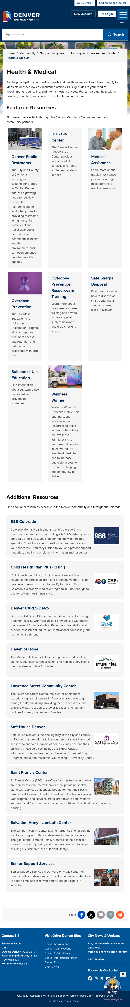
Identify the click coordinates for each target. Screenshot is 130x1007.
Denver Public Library (57, 953)
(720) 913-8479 (10, 959)
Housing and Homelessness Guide (93, 53)
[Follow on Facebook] (90, 978)
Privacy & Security (57, 995)
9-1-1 (26, 963)
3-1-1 (9, 947)
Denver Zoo (52, 962)
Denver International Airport (61, 957)
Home (10, 53)
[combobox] (113, 3)
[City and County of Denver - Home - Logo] (21, 16)
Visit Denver (52, 967)
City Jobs (22, 995)
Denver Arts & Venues (57, 944)
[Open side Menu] (122, 15)
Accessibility (37, 995)
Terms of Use (77, 995)
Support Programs (52, 53)
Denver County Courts (58, 948)
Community (27, 53)
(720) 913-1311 (29, 951)
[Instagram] (96, 978)
